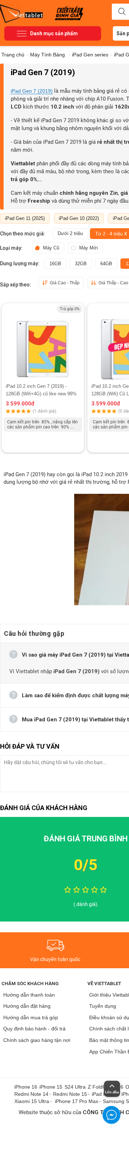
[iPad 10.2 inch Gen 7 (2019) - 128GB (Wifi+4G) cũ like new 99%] (43, 343)
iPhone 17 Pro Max (76, 1101)
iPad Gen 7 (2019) (32, 91)
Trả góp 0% (70, 309)
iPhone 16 (25, 1087)
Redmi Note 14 (31, 1094)
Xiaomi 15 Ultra (31, 1101)
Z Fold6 (96, 1087)
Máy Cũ (51, 248)
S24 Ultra (75, 1087)
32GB (81, 263)
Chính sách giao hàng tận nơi (36, 1040)
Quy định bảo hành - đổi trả (34, 1028)
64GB (106, 263)
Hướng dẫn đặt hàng (27, 1006)
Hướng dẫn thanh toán (29, 995)
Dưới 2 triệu (70, 233)
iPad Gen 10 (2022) (79, 218)
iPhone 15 (50, 1087)
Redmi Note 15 (70, 1094)
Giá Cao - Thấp (65, 282)
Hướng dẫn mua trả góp (30, 1017)
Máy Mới (88, 248)
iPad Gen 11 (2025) (25, 218)
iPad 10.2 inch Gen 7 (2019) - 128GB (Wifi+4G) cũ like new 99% (41, 389)
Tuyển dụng (102, 1006)
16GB (55, 263)
